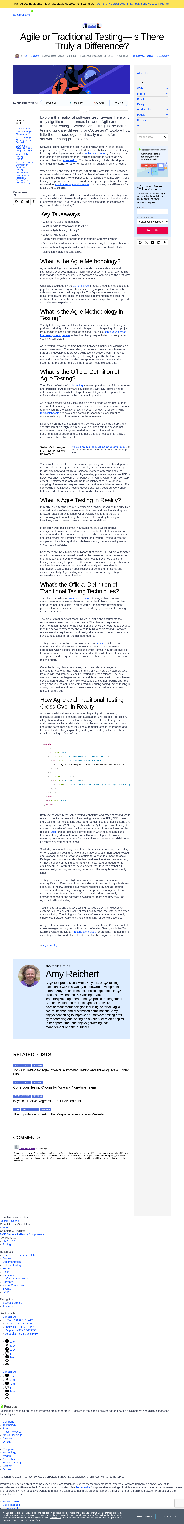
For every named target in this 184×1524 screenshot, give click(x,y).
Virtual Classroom (13, 1285)
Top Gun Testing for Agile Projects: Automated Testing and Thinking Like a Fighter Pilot (71, 1072)
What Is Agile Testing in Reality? (22, 156)
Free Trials (9, 1240)
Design (141, 104)
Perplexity (77, 102)
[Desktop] (152, 99)
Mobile (141, 93)
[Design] (152, 104)
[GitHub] (7, 1361)
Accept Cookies (144, 1516)
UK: (18, 1323)
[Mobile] (152, 94)
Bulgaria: (20, 1330)
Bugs (54, 831)
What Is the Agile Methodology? (24, 133)
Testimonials (10, 1306)
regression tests (49, 412)
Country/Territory (145, 217)
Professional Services (15, 1278)
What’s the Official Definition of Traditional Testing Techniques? (24, 167)
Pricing (7, 1244)
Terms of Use (11, 1501)
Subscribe (152, 230)
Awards (7, 1428)
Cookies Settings (170, 1516)
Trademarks (83, 1487)
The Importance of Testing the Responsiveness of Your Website (58, 1114)
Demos (7, 1258)
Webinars (8, 1275)
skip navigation (21, 14)
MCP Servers (8, 1234)
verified (101, 643)
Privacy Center (11, 1508)
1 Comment (163, 56)
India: (19, 1326)
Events (7, 1288)
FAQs (6, 1291)
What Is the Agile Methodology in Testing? (24, 139)
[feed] (165, 242)
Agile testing (70, 160)
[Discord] (7, 1364)
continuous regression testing (72, 184)
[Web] (152, 88)
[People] (152, 115)
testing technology (85, 931)
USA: (19, 1320)
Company (8, 1421)
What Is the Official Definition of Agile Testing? (24, 148)
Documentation (12, 1261)
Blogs (6, 1271)
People (141, 114)
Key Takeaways (23, 128)
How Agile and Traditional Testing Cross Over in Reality (23, 179)
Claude (100, 102)
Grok (120, 102)
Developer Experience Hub (19, 1255)
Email (140, 208)
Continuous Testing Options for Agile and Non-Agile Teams (55, 1087)
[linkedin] (153, 242)
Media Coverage (12, 1435)
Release (142, 120)
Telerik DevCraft (9, 1220)
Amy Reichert (31, 56)
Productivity (138, 56)
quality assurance (94, 153)
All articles (142, 73)
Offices (7, 1441)
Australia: (21, 1333)
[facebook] (140, 242)
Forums (7, 1268)
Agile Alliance (81, 285)
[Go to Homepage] (32, 14)
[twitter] (146, 242)
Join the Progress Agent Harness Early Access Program (133, 3)
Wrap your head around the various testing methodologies (99, 447)
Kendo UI (5, 1227)
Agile (45, 945)
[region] (92, 1516)
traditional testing (78, 598)
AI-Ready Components (30, 1234)
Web (17, 1109)
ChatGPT (53, 102)
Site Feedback (11, 1504)
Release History (12, 1265)
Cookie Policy (55, 1517)
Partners (8, 1281)
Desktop (142, 99)
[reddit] (159, 242)
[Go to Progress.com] (9, 1407)
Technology (9, 1424)
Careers (7, 1438)
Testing (149, 56)
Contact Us (9, 1316)
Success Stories (12, 1302)
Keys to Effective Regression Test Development (47, 1101)
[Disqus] (71, 1177)
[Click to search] (165, 137)
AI (138, 125)
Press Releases (12, 1431)
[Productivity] (152, 109)
